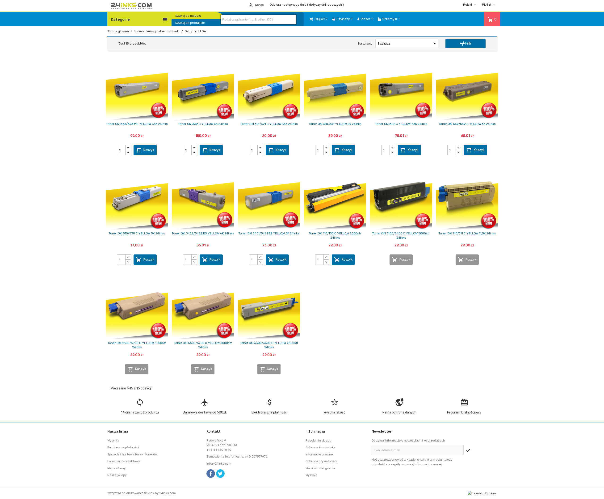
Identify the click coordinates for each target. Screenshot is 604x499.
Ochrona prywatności (321, 461)
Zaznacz (407, 43)
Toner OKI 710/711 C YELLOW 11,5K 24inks (467, 233)
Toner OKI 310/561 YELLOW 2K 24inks (335, 124)
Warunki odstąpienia (320, 468)
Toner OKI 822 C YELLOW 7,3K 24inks (401, 124)
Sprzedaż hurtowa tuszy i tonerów (132, 454)
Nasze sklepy (117, 475)
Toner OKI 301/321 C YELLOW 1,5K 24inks (269, 124)
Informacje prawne (319, 454)
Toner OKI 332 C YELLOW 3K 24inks (203, 124)
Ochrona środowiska (321, 447)
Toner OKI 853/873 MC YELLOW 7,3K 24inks (137, 124)
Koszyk (145, 150)
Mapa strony (116, 468)
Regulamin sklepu (318, 440)
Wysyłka (113, 440)
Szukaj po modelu (188, 15)
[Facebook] (210, 473)
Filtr (465, 43)
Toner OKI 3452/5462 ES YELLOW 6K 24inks (203, 233)
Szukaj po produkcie (190, 23)
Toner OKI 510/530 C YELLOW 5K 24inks (137, 233)
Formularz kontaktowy (123, 461)
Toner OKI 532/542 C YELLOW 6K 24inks (467, 124)
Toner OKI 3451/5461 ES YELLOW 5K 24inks (269, 233)
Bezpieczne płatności (123, 447)
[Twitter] (220, 473)
